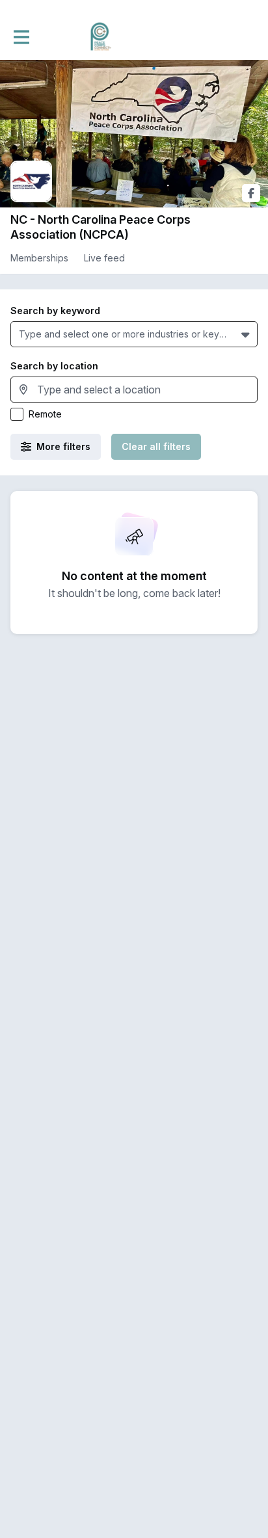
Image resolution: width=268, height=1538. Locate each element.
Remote (45, 413)
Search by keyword (55, 310)
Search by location (54, 365)
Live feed (104, 257)
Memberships (39, 257)
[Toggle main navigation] (20, 36)
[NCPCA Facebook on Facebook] (251, 193)
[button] (247, 334)
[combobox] (21, 333)
